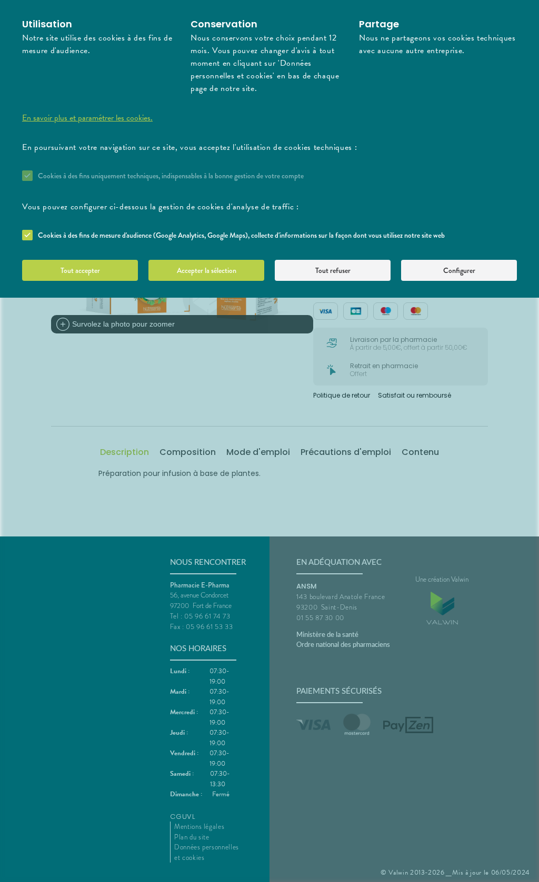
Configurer (459, 270)
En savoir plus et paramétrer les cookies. (87, 117)
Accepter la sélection (206, 270)
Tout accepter (80, 270)
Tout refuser (333, 270)
